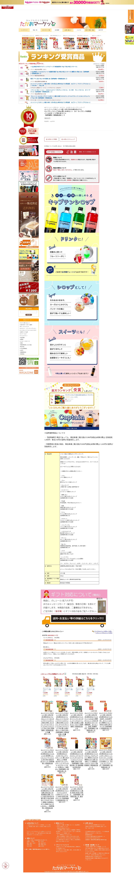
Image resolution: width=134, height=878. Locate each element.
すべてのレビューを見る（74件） (103, 631)
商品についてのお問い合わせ (54, 146)
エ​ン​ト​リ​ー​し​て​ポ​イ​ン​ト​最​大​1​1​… (47, 689)
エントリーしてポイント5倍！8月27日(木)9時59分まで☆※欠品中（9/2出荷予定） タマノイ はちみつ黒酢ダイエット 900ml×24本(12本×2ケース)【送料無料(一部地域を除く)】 (105, 720)
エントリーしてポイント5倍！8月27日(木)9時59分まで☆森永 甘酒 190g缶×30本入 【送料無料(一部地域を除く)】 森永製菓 (76, 792)
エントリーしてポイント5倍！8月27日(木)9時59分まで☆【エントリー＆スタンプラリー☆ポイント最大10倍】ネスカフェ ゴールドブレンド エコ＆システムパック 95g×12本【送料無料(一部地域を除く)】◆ (47, 722)
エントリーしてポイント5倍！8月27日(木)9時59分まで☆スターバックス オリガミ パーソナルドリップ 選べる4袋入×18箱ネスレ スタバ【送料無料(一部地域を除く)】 (76, 720)
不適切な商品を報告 (70, 146)
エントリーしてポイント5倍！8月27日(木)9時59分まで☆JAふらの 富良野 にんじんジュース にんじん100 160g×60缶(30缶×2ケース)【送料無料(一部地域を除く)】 (47, 757)
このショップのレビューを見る (104, 633)
